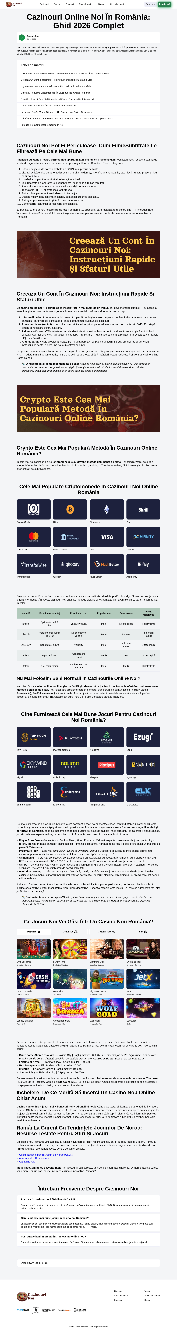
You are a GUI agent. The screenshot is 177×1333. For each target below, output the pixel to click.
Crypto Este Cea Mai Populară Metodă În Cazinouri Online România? (57, 86)
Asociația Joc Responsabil (34, 1158)
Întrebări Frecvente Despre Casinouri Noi (42, 125)
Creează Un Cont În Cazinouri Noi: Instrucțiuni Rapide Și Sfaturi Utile (56, 80)
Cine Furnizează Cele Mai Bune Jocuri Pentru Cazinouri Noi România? (57, 99)
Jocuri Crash (104, 932)
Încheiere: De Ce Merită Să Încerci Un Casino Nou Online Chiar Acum (57, 112)
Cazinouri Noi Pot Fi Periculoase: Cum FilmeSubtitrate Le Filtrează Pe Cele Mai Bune (65, 73)
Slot (141, 932)
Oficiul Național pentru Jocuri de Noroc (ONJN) (46, 1154)
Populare (31, 932)
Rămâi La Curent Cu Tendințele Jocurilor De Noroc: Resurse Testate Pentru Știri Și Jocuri (67, 118)
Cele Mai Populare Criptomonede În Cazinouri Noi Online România (55, 93)
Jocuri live (68, 932)
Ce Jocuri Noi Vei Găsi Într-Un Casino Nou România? (48, 105)
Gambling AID (27, 1161)
